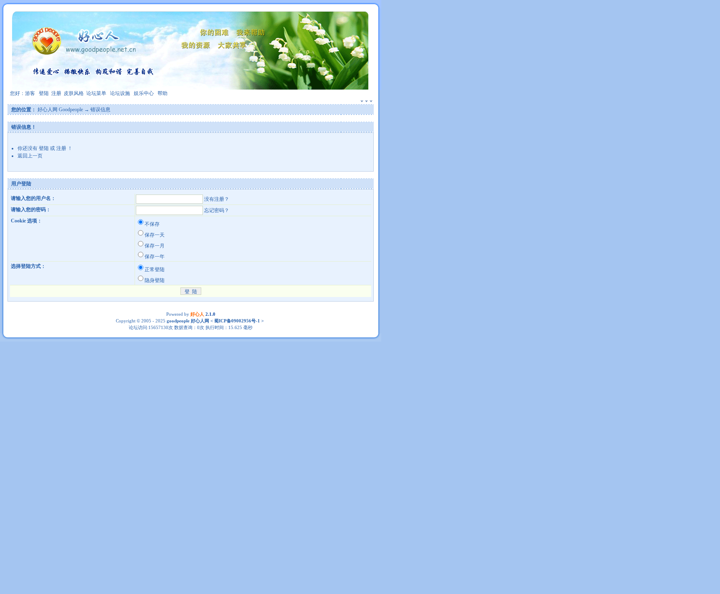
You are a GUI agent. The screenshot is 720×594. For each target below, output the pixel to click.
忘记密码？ (216, 210)
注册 (56, 93)
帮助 (163, 93)
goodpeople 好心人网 (188, 320)
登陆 (44, 93)
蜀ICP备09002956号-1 (236, 320)
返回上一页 (30, 156)
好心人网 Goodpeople (60, 109)
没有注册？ (216, 199)
